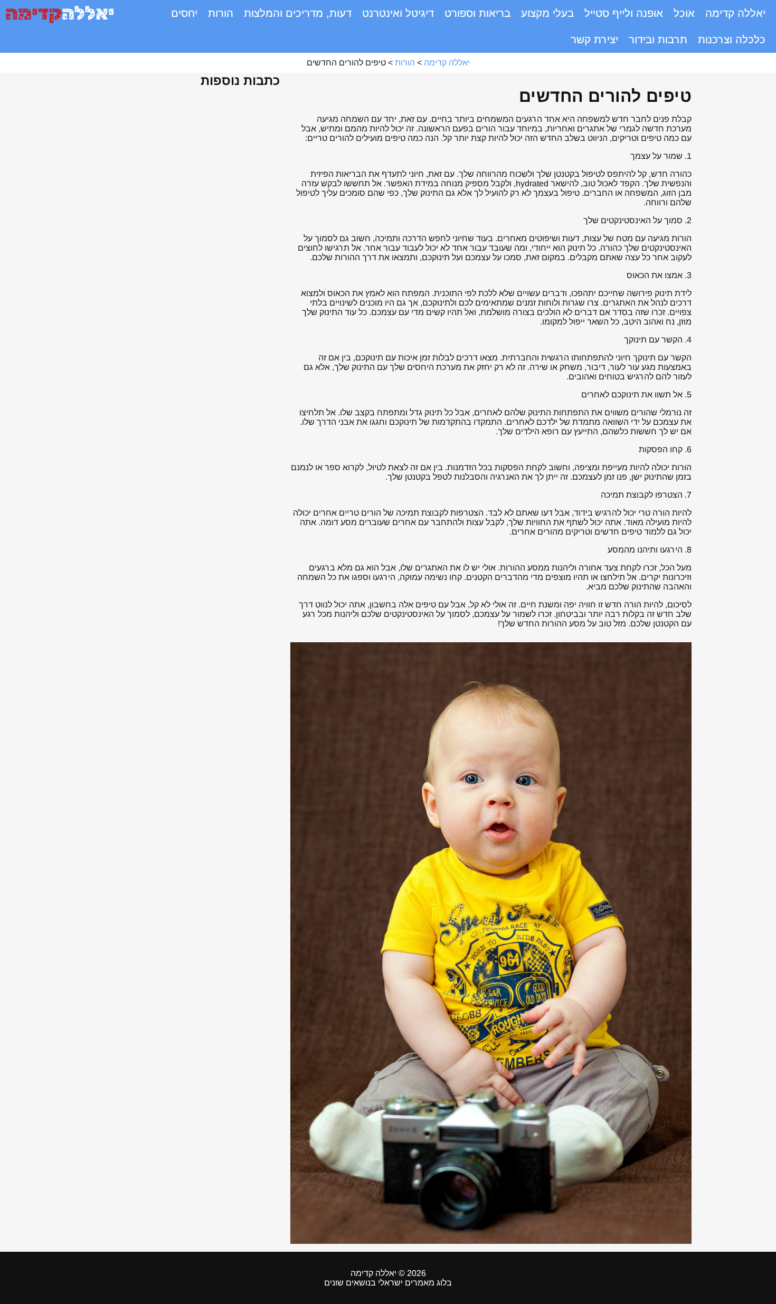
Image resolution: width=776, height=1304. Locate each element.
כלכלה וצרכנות (731, 39)
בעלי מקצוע (547, 13)
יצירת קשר (594, 39)
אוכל (684, 13)
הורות (220, 13)
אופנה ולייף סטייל (623, 13)
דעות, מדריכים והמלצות (298, 13)
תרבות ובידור (658, 39)
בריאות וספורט (477, 13)
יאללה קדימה (735, 13)
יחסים (184, 13)
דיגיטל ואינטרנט (398, 13)
